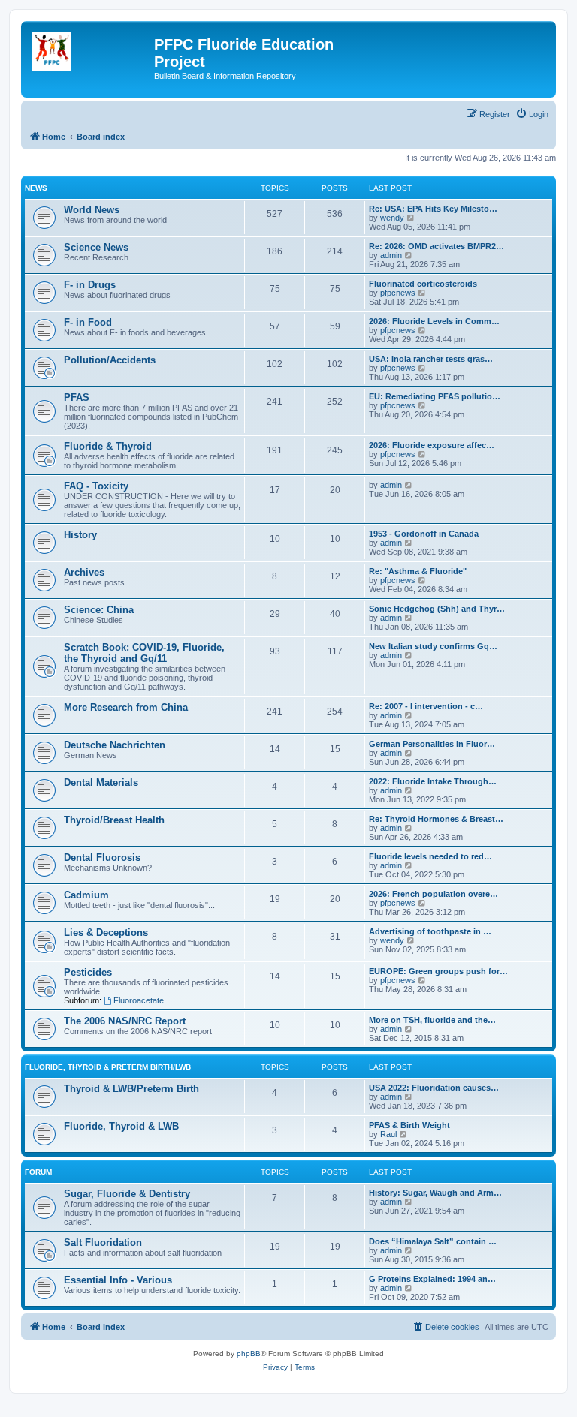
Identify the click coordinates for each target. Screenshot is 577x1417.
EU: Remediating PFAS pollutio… (434, 396)
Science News (96, 247)
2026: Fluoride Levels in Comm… (434, 321)
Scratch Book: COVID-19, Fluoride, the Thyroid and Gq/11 (144, 653)
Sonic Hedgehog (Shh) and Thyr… (437, 608)
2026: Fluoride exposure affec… (431, 445)
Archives (84, 572)
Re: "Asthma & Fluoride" (418, 571)
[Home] (89, 49)
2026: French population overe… (433, 893)
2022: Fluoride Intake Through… (433, 781)
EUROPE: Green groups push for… (438, 971)
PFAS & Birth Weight (409, 1125)
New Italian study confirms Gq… (433, 646)
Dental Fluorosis (102, 857)
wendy (392, 217)
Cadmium (86, 895)
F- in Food (88, 322)
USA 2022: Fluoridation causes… (434, 1087)
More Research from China (126, 707)
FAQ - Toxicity (96, 486)
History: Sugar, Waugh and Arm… (435, 1192)
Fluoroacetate (138, 1000)
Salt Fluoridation (103, 1242)
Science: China (99, 609)
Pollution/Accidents (110, 360)
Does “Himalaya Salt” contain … (433, 1241)
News (36, 188)
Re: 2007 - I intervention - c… (426, 706)
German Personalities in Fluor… (432, 743)
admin (391, 255)
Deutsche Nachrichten (114, 745)
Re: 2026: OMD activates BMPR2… (436, 246)
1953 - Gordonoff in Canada (424, 533)
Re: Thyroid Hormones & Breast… (436, 818)
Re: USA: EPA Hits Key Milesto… (433, 208)
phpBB (249, 1353)
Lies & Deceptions (106, 932)
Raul (388, 1134)
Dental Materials (101, 782)
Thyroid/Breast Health (114, 820)
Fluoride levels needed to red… (430, 856)
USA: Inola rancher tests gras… (431, 358)
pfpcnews (397, 292)
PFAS (76, 397)
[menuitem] (531, 114)
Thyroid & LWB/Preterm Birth (131, 1088)
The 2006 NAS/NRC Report (125, 1021)
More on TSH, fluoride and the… (432, 1019)
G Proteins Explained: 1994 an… (432, 1278)
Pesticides (88, 972)
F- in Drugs (90, 284)
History (80, 534)
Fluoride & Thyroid (108, 446)
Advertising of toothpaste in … (430, 931)
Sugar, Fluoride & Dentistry (127, 1193)
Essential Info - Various (118, 1280)
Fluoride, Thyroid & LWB (121, 1126)
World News (91, 209)
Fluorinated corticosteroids (423, 283)
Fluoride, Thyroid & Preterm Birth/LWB (108, 1067)
